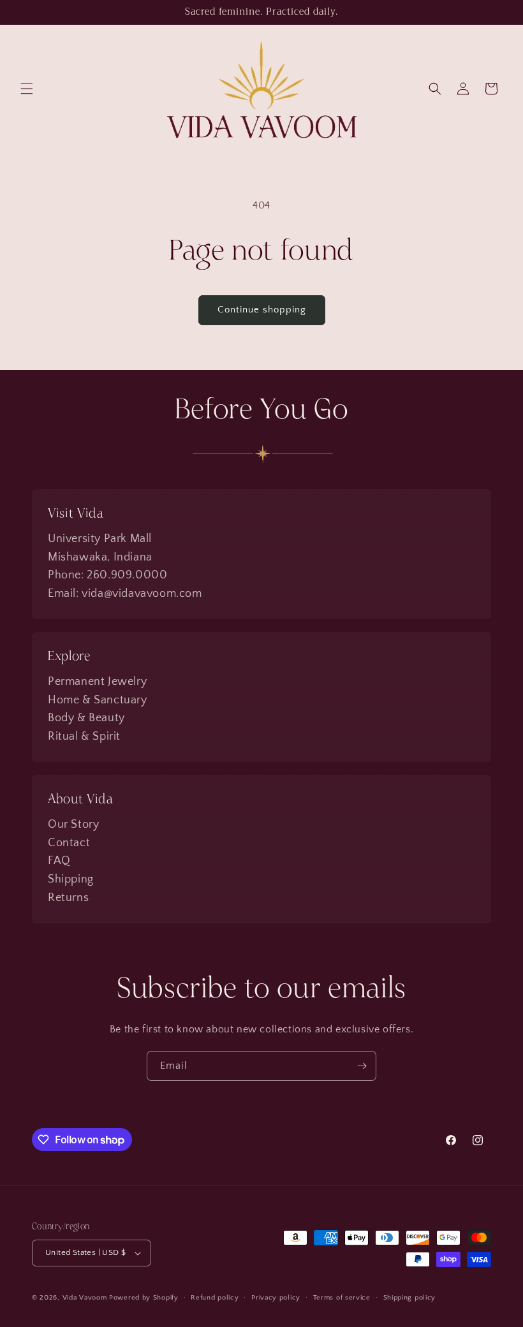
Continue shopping (261, 309)
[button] (27, 89)
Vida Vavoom (85, 1297)
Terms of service (342, 1297)
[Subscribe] (362, 1066)
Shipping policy (409, 1297)
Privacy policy (275, 1297)
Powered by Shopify (144, 1297)
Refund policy (215, 1297)
